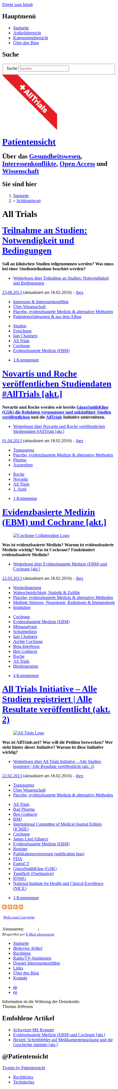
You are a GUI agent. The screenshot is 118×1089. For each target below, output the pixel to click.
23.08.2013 (12, 292)
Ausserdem (23, 465)
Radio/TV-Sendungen (32, 958)
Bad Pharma (24, 809)
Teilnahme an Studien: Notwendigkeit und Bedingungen (44, 240)
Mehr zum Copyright (19, 917)
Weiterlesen (59, 429)
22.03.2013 (12, 578)
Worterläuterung (27, 587)
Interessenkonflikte (29, 163)
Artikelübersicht (27, 32)
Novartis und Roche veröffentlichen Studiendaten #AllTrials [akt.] (56, 384)
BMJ (17, 819)
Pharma (19, 460)
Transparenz (23, 450)
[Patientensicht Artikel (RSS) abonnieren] (10, 907)
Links (18, 968)
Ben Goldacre (25, 651)
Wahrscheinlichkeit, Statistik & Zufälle (46, 592)
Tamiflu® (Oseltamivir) (33, 873)
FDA (17, 858)
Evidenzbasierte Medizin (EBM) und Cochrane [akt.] (54, 517)
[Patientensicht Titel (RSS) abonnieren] (21, 907)
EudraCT (21, 863)
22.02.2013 (12, 775)
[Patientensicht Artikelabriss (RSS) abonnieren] (15, 907)
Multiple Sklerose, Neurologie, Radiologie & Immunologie (64, 602)
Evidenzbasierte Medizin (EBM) (41, 350)
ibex (79, 292)
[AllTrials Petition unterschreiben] (29, 128)
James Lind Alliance (30, 839)
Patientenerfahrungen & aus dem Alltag (47, 316)
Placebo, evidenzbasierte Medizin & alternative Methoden (63, 311)
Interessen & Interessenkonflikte (41, 301)
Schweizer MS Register (33, 1029)
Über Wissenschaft (29, 306)
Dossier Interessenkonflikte (36, 963)
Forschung (22, 330)
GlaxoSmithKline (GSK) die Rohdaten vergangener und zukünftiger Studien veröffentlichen (56, 412)
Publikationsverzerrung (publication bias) (48, 853)
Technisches (23, 1082)
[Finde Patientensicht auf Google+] (55, 929)
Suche (12, 68)
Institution (21, 607)
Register (20, 848)
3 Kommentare (26, 360)
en (15, 992)
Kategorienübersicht (30, 37)
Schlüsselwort (28, 200)
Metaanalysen (25, 626)
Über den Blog (26, 42)
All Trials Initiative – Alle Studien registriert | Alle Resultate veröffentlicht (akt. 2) (56, 704)
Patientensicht (29, 142)
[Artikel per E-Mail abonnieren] (33, 929)
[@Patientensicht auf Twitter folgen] (43, 929)
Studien (19, 326)
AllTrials (54, 417)
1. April (19, 489)
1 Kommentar (25, 498)
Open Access (77, 163)
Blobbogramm (25, 666)
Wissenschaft (20, 171)
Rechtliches (23, 1077)
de (15, 987)
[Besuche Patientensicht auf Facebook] (49, 929)
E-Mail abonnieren (40, 934)
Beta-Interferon (26, 646)
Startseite (21, 28)
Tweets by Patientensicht (23, 1067)
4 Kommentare (26, 675)
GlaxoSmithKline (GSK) (35, 868)
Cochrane (21, 345)
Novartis (20, 479)
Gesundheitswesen (54, 156)
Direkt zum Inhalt (17, 4)
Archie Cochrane (28, 641)
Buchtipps (22, 953)
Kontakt (20, 978)
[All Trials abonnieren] (4, 907)
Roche (18, 474)
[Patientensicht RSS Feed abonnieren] (27, 929)
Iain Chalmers (25, 335)
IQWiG (19, 878)
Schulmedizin (25, 631)
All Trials (21, 340)
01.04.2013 (12, 440)
